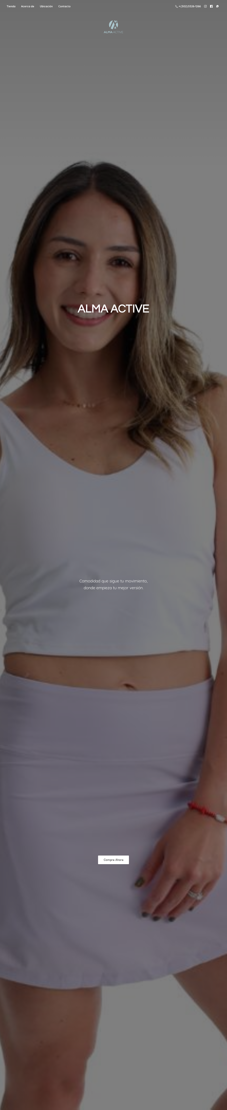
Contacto (64, 6)
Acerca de (27, 6)
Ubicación (46, 6)
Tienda (11, 6)
